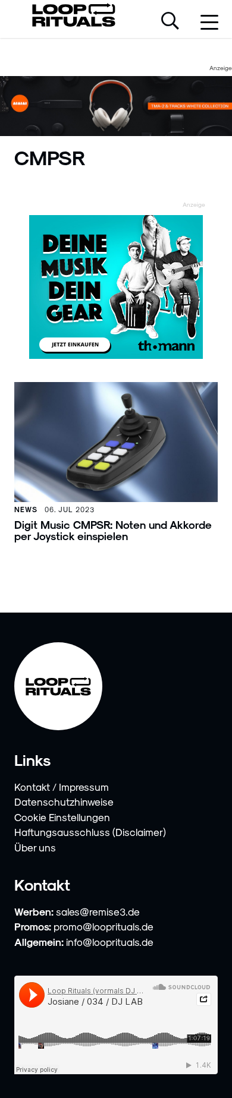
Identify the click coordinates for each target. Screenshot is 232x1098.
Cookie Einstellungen (62, 817)
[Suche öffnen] (170, 22)
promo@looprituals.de (103, 926)
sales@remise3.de (98, 911)
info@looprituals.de (109, 942)
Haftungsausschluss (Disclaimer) (90, 832)
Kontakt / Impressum (61, 787)
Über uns (35, 847)
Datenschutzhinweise (64, 801)
